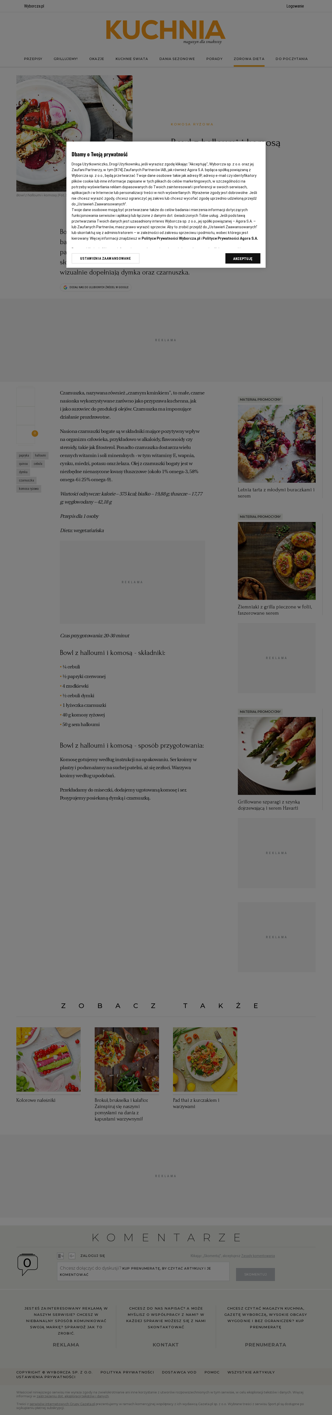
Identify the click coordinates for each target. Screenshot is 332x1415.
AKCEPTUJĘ (243, 259)
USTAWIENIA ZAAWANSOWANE (105, 258)
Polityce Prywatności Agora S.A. (230, 238)
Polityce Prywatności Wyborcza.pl (171, 238)
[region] (166, 205)
